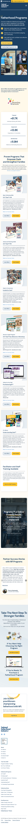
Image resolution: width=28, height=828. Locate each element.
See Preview (16, 404)
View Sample (16, 215)
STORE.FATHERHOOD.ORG (19, 1)
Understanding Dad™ (5, 782)
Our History (3, 753)
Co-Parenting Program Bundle (7, 784)
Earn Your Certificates (5, 765)
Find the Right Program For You (9, 47)
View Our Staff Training (10, 484)
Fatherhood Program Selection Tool (8, 804)
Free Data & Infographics (6, 790)
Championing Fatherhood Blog (7, 806)
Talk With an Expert (14, 652)
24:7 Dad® (3, 773)
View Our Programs (6, 43)
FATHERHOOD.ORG (6, 1)
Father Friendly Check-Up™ (7, 802)
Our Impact (3, 751)
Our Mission (3, 749)
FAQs (2, 820)
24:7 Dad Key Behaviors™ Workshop (9, 778)
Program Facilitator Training (7, 763)
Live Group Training (5, 767)
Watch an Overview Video (8, 211)
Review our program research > (14, 170)
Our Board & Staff (4, 755)
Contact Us (3, 757)
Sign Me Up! (14, 715)
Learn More (7, 215)
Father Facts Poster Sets (6, 794)
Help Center (3, 808)
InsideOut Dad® (4, 780)
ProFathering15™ (4, 776)
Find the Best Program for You (14, 533)
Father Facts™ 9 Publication (7, 792)
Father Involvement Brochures (7, 796)
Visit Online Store (14, 679)
